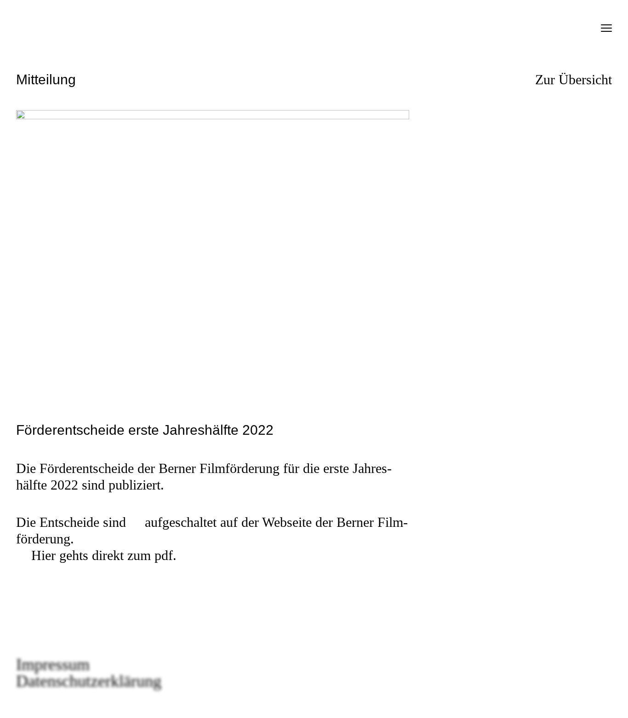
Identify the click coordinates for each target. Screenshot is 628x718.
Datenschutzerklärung (88, 681)
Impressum (53, 664)
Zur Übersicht (573, 79)
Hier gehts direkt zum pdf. (104, 555)
